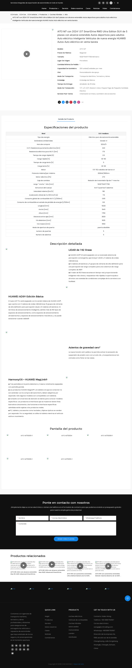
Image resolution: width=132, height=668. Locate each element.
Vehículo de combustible (78, 620)
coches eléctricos (75, 616)
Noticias (48, 634)
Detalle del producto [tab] (66, 119)
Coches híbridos (56, 14)
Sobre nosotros (51, 627)
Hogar (47, 616)
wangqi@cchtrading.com (103, 627)
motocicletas (74, 630)
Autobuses (73, 637)
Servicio (48, 623)
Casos (47, 630)
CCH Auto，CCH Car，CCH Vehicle (24, 14)
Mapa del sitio (78, 664)
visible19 (26, 319)
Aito (66, 14)
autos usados (74, 627)
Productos (43, 14)
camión (71, 633)
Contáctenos (50, 638)
